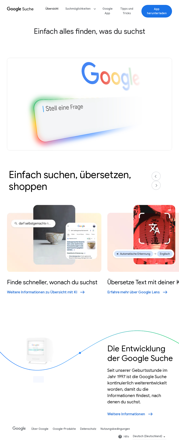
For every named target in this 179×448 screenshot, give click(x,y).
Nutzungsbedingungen (115, 429)
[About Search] (20, 12)
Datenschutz (88, 429)
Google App (107, 11)
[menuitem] (52, 11)
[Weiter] (156, 185)
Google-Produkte (64, 429)
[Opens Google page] (20, 427)
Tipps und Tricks (126, 11)
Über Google (39, 429)
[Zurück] (156, 176)
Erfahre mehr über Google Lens (133, 292)
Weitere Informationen (126, 414)
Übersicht (51, 9)
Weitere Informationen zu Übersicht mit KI (42, 292)
